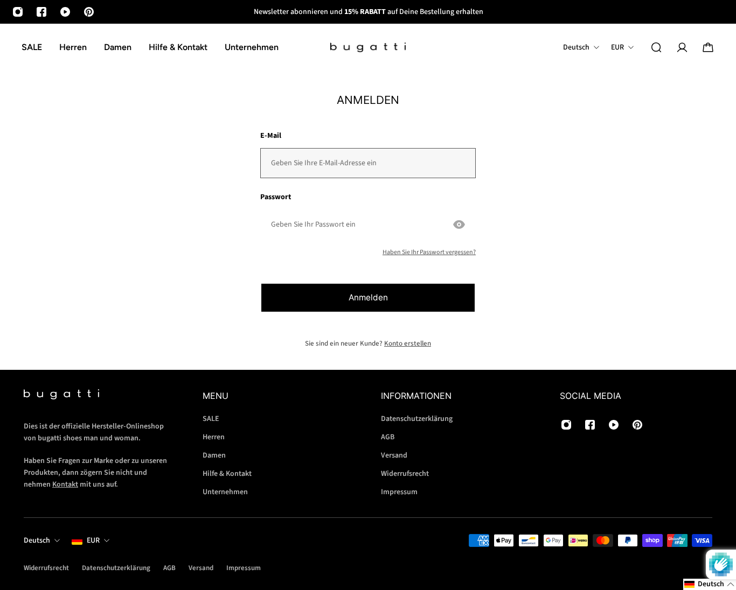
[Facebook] (41, 12)
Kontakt (65, 484)
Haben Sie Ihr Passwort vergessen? (429, 252)
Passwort (275, 197)
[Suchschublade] (656, 47)
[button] (709, 584)
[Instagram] (18, 12)
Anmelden (368, 297)
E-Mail (270, 135)
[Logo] (368, 47)
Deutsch (37, 540)
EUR (93, 540)
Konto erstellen (407, 343)
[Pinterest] (89, 12)
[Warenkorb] (708, 47)
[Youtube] (65, 12)
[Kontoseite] (682, 47)
